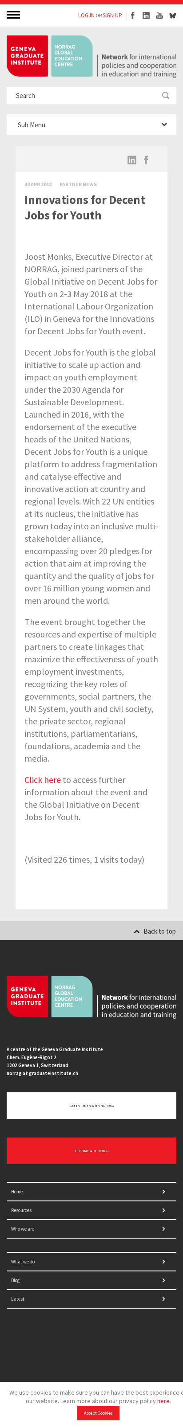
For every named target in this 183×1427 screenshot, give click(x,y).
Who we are (22, 1229)
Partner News (78, 184)
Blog (15, 1280)
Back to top (159, 931)
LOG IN (86, 15)
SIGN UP (112, 15)
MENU (14, 14)
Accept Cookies (98, 1413)
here (163, 1401)
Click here (42, 779)
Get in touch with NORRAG (92, 1105)
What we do (23, 1262)
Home (17, 1192)
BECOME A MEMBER (91, 1151)
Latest (17, 1299)
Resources (21, 1210)
